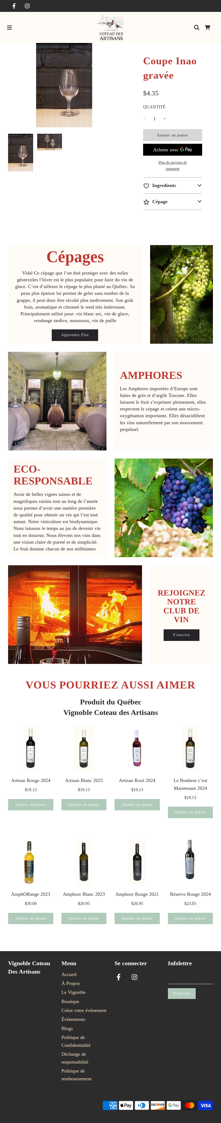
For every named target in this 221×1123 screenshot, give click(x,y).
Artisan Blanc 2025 (84, 780)
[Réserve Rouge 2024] (190, 862)
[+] (164, 118)
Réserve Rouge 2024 (190, 894)
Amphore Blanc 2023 (84, 894)
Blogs (67, 1028)
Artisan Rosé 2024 (137, 780)
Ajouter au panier (30, 805)
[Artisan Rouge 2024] (30, 748)
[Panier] (207, 27)
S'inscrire (181, 635)
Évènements (73, 1019)
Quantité (154, 107)
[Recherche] (196, 27)
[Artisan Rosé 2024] (137, 748)
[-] (144, 118)
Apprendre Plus (75, 335)
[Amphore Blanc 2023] (84, 862)
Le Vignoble (73, 992)
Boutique (70, 1001)
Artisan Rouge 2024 (30, 780)
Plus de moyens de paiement (172, 166)
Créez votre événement (83, 1010)
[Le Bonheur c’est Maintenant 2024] (190, 748)
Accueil (69, 974)
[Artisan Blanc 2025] (84, 748)
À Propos (70, 983)
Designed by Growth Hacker (134, 1007)
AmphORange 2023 (30, 894)
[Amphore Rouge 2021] (137, 862)
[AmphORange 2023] (30, 862)
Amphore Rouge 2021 (137, 894)
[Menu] (9, 27)
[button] (172, 185)
